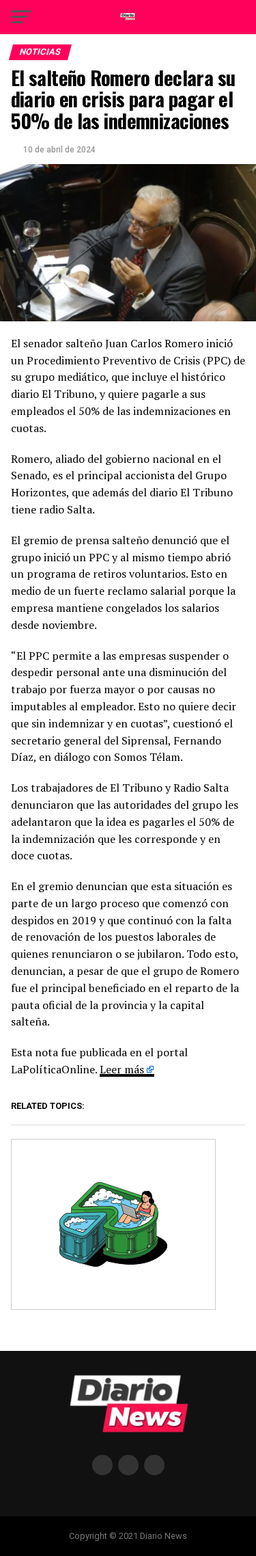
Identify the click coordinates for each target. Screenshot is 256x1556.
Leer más (122, 1069)
